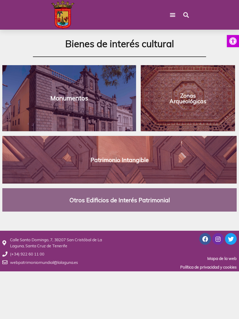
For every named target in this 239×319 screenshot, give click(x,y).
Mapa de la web (222, 258)
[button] (233, 41)
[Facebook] (205, 239)
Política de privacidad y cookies (208, 267)
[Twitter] (231, 239)
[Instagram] (218, 239)
